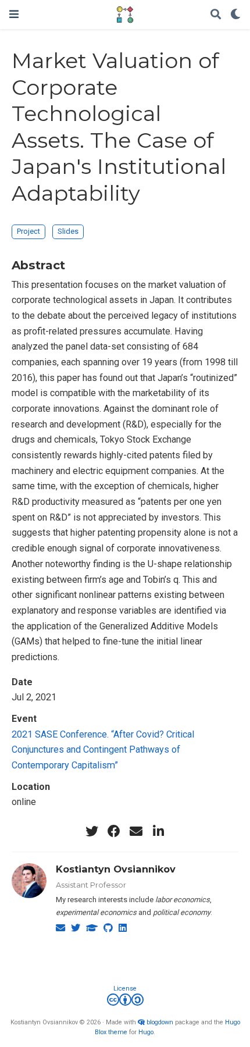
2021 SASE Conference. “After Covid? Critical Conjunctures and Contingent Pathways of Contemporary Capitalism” (103, 750)
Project (28, 231)
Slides (68, 231)
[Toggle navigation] (14, 14)
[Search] (215, 15)
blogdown (160, 1022)
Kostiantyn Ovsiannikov (116, 869)
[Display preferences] (235, 15)
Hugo (145, 1032)
